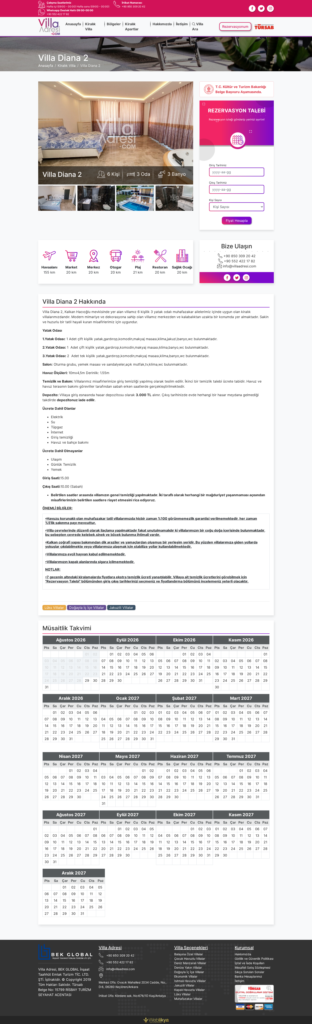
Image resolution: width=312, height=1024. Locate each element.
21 (79, 674)
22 (87, 674)
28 (79, 680)
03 (47, 661)
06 (71, 661)
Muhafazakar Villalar (188, 998)
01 (87, 654)
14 (79, 667)
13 (71, 667)
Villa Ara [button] (197, 26)
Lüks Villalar (54, 607)
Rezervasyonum (235, 26)
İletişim (182, 24)
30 (95, 680)
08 (87, 661)
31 (46, 687)
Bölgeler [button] (114, 24)
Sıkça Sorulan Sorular (249, 972)
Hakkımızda (162, 24)
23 (95, 674)
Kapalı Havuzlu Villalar (189, 990)
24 (47, 680)
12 (63, 667)
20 (71, 674)
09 (95, 661)
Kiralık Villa (90, 26)
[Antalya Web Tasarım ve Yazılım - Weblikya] (156, 1019)
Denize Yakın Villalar (188, 967)
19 (63, 674)
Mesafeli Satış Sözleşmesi (252, 967)
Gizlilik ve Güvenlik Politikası (254, 958)
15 (87, 667)
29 (87, 680)
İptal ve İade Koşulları (249, 963)
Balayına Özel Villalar (188, 954)
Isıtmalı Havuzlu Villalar (190, 981)
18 (54, 674)
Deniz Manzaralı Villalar (190, 963)
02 (95, 654)
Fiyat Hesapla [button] (237, 220)
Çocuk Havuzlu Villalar (189, 958)
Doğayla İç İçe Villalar (86, 607)
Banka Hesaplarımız (248, 976)
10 (46, 667)
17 (46, 674)
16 (95, 667)
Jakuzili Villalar (121, 607)
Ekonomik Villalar (185, 976)
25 (55, 680)
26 (63, 680)
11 (54, 667)
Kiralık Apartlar (132, 26)
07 (79, 661)
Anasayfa (73, 24)
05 (63, 661)
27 (71, 680)
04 (55, 661)
